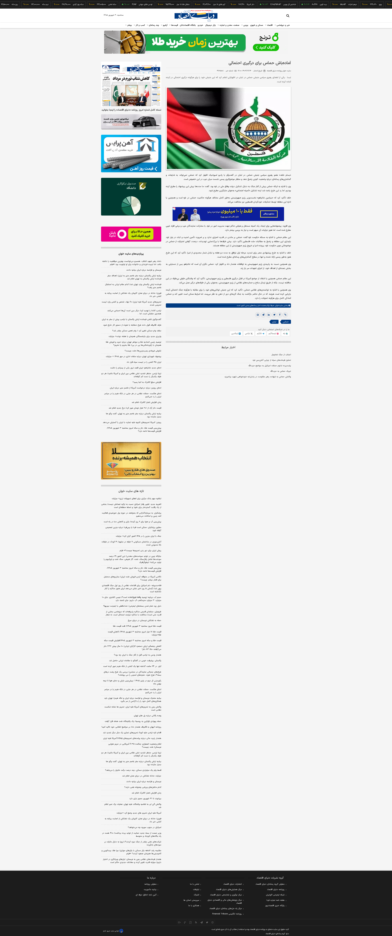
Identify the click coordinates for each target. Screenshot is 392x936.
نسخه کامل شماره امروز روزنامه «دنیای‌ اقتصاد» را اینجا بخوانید (131, 110)
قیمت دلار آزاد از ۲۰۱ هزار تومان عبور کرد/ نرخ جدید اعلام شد (135, 408)
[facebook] (279, 314)
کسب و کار (140, 25)
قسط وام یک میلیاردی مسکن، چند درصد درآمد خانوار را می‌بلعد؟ (133, 770)
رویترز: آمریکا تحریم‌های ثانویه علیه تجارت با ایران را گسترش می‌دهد (132, 422)
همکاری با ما (193, 905)
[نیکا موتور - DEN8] (131, 121)
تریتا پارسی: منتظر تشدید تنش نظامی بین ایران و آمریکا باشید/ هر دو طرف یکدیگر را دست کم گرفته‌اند (131, 375)
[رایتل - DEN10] (131, 234)
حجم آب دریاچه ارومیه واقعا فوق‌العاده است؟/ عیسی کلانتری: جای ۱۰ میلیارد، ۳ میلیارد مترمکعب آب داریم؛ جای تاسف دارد (131, 599)
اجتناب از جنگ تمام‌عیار (281, 354)
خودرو (200, 25)
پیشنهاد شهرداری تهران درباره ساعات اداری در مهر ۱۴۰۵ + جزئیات (133, 356)
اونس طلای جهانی (120, 4)
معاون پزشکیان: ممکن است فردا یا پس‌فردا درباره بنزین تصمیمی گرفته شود (133, 529)
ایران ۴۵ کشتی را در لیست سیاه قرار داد (144, 362)
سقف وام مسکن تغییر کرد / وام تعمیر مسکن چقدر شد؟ (136, 330)
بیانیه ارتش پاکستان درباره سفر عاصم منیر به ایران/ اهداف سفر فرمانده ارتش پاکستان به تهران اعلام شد (134, 277)
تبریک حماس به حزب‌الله (280, 371)
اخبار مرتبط (228, 347)
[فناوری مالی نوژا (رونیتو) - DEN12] (131, 461)
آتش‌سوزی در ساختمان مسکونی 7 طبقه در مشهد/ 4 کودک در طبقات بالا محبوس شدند (131, 543)
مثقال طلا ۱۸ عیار (157, 4)
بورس (245, 25)
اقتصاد (269, 25)
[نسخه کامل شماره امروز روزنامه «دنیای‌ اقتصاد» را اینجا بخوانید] (131, 84)
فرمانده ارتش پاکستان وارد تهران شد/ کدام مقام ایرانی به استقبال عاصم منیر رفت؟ (133, 286)
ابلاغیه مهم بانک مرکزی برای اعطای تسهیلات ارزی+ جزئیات (136, 498)
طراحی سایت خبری (113, 931)
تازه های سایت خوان (131, 491)
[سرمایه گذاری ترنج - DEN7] (196, 42)
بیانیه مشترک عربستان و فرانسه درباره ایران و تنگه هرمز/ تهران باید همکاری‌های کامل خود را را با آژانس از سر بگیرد (132, 700)
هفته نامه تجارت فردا (275, 900)
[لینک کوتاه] (285, 314)
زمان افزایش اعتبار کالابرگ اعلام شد (146, 402)
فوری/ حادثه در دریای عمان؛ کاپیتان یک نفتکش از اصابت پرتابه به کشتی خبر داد (133, 295)
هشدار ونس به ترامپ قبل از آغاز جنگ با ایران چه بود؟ (137, 655)
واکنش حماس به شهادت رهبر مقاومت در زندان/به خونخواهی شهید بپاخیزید (257, 376)
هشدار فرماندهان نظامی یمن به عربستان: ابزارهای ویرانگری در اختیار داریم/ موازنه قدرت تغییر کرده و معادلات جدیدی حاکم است (132, 861)
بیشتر (129, 25)
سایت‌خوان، (278, 305)
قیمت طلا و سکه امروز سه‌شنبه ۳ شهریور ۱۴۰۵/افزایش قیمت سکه (132, 640)
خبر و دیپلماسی (283, 25)
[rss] (196, 922)
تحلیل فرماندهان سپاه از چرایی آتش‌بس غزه (272, 360)
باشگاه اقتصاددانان (188, 25)
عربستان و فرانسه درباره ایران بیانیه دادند (143, 270)
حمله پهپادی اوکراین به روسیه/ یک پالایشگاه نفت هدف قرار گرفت (133, 721)
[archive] (179, 922)
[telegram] (263, 314)
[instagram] (212, 922)
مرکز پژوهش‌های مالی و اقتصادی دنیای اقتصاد (224, 902)
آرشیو (164, 25)
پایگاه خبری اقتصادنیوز (275, 905)
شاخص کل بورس (264, 4)
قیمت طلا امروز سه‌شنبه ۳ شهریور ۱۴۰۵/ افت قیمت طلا (137, 626)
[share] (190, 922)
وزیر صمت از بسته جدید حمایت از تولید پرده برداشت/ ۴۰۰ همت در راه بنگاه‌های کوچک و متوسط (131, 835)
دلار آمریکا (225, 4)
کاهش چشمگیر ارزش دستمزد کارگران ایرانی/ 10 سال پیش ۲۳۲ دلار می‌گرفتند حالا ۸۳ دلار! (132, 648)
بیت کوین (297, 4)
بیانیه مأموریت (150, 889)
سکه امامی (87, 4)
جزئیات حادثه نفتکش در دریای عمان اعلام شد (141, 775)
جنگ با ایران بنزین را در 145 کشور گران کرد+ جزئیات (138, 536)
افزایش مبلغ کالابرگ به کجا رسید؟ (147, 382)
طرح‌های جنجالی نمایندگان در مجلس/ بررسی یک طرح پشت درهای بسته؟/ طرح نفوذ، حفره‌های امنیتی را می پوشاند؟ (132, 673)
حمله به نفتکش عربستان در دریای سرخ (144, 620)
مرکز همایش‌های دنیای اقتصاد (229, 889)
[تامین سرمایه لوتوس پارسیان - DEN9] (131, 197)
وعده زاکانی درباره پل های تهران (147, 715)
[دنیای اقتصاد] (196, 16)
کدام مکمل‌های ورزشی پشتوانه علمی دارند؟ (142, 787)
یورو (354, 4)
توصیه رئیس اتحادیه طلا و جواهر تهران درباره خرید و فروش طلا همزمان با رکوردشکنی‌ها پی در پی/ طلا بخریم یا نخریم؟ (133, 344)
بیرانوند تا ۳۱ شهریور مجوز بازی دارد (145, 798)
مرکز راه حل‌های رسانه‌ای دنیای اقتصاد (225, 908)
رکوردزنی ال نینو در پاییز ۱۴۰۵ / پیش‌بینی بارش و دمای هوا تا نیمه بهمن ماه (132, 682)
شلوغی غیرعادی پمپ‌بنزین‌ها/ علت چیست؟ (143, 350)
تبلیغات (196, 889)
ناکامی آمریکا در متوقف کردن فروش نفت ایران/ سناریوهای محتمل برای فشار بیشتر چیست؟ (132, 578)
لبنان (274, 321)
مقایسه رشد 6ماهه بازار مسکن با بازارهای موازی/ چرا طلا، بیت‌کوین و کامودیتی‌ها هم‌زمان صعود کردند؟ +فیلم (131, 852)
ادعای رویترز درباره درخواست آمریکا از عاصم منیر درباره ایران (135, 388)
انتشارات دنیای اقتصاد (232, 884)
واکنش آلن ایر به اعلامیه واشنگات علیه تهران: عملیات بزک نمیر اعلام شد (132, 806)
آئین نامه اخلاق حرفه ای (146, 894)
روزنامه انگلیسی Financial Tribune (227, 913)
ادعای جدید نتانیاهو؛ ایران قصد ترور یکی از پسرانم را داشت (135, 367)
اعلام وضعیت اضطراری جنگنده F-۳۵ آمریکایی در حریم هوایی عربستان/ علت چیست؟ (134, 746)
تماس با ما (194, 884)
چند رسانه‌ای (153, 25)
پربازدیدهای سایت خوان (131, 254)
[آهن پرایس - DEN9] (131, 153)
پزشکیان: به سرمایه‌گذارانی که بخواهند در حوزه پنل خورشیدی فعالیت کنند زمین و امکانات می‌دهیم (131, 515)
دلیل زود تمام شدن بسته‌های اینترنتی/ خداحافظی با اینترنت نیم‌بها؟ (132, 606)
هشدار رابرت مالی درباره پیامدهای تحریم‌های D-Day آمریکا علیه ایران (132, 738)
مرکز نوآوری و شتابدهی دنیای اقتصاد (226, 894)
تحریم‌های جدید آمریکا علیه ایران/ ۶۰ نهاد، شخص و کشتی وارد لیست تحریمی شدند (131, 303)
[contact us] (185, 922)
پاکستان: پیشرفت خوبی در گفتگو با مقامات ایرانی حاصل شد (135, 660)
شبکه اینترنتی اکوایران (275, 894)
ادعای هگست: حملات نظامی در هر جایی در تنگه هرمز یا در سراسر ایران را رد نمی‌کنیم (132, 395)
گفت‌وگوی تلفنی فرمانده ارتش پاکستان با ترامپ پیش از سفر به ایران (131, 319)
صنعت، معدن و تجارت (229, 25)
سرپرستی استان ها (191, 900)
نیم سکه (20, 4)
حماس (286, 321)
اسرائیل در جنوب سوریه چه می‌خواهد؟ (144, 827)
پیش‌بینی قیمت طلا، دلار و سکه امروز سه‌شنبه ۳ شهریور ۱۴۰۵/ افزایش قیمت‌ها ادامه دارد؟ (134, 430)
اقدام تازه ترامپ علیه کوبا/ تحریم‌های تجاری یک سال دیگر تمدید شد (132, 732)
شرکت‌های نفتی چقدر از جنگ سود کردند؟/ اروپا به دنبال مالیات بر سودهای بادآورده (132, 843)
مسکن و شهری (256, 25)
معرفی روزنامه (150, 884)
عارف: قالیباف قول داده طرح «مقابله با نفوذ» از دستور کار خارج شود (132, 325)
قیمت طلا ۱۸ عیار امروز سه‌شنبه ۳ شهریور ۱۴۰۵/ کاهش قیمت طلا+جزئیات (134, 633)
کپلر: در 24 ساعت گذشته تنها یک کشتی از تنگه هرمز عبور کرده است (132, 666)
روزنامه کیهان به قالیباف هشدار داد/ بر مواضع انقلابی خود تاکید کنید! (131, 727)
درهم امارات (327, 4)
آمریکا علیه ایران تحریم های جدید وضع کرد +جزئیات (139, 813)
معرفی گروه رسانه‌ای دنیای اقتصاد (270, 884)
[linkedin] (268, 314)
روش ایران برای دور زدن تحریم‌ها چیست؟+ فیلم (140, 550)
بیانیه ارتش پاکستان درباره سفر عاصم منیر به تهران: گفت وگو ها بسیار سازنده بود (133, 415)
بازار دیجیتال (210, 25)
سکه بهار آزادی (52, 4)
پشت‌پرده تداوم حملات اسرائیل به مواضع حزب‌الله (270, 365)
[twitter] (274, 314)
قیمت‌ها (174, 25)
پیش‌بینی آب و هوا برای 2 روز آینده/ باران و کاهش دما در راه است (132, 521)
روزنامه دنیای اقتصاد (276, 889)
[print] (257, 314)
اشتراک (196, 894)
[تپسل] (174, 208)
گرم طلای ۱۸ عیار (194, 4)
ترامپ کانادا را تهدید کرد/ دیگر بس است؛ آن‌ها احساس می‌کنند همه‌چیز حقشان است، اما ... (134, 312)
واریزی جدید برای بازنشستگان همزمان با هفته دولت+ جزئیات (135, 336)
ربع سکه (383, 4)
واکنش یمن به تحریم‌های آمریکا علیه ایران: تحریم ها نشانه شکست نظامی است (132, 708)
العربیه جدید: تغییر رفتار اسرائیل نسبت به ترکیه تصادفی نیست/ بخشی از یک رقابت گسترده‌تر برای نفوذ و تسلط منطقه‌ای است (131, 506)
